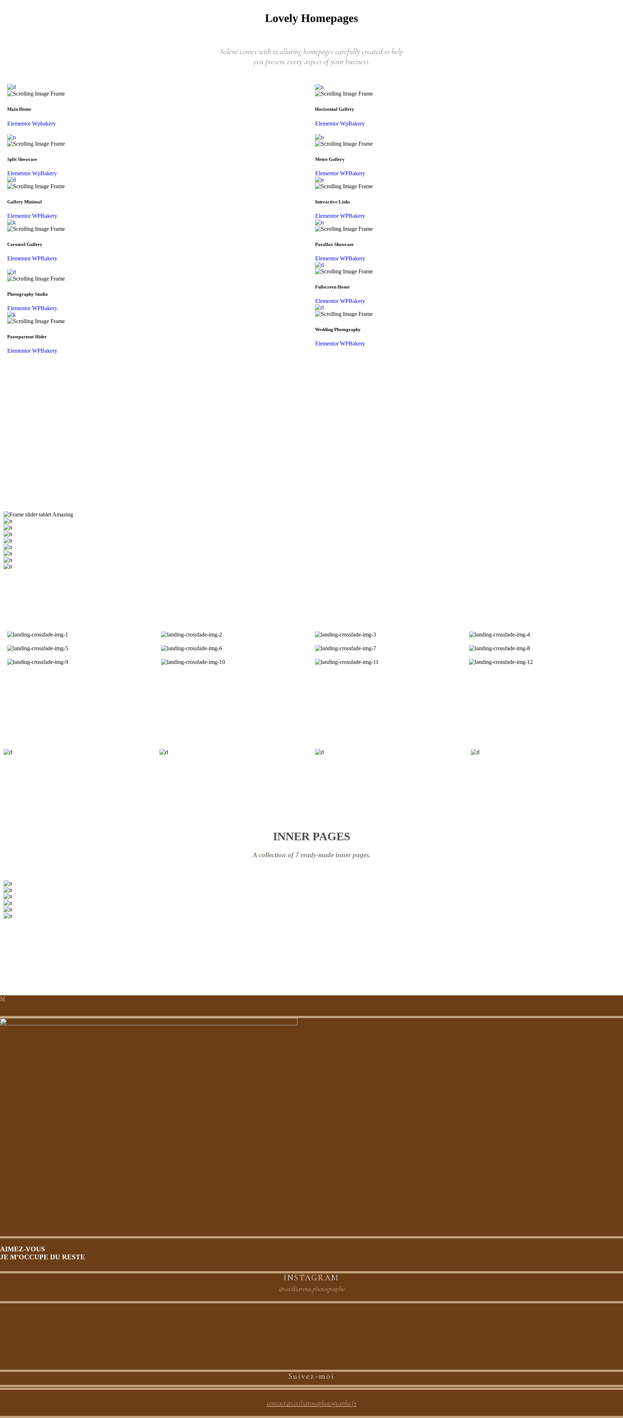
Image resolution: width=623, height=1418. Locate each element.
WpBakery (44, 173)
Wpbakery (44, 123)
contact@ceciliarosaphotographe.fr (312, 1403)
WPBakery (44, 216)
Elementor (19, 123)
